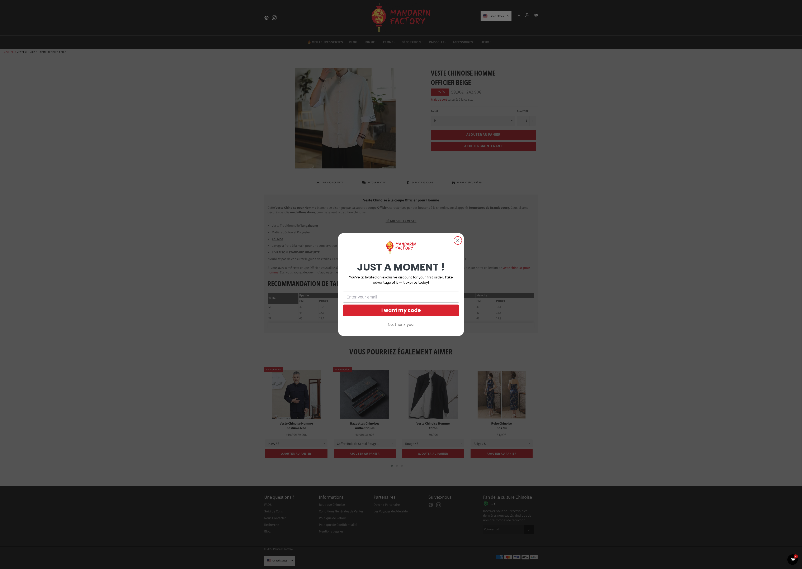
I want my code (401, 310)
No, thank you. (401, 324)
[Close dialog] (458, 240)
